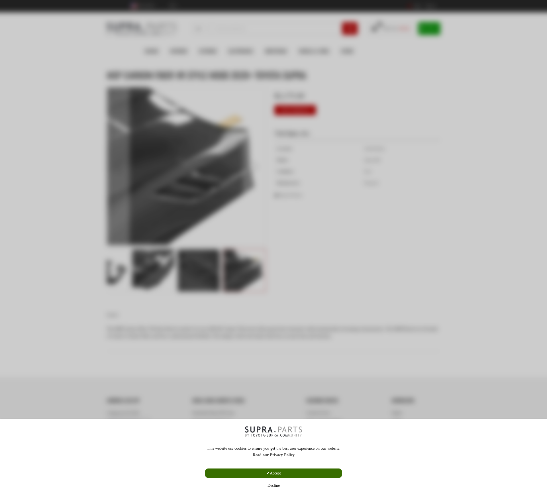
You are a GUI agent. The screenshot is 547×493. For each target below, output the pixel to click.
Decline (274, 485)
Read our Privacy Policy (274, 455)
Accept (275, 473)
